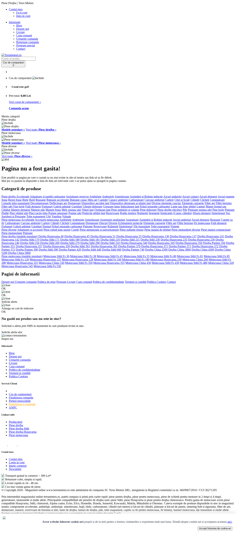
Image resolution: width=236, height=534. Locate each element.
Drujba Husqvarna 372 (205, 246)
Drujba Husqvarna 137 (183, 236)
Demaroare (74, 203)
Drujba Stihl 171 (50, 239)
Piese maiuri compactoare (216, 229)
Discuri (103, 223)
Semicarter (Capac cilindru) (176, 213)
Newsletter (15, 469)
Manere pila (38, 209)
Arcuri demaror (208, 196)
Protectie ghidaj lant (93, 213)
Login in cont (17, 462)
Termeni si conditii (135, 281)
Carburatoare (136, 199)
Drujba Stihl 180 (70, 239)
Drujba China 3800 (179, 249)
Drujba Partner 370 (129, 246)
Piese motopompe (11, 233)
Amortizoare (122, 196)
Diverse (112, 223)
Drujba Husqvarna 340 (134, 243)
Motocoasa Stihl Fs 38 (83, 256)
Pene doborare (148, 209)
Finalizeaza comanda (21, 397)
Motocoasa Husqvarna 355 (109, 262)
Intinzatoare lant (130, 206)
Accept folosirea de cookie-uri (215, 528)
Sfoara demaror (202, 213)
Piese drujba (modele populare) (19, 236)
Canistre (103, 199)
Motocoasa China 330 (51, 262)
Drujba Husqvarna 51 (103, 236)
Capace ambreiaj (118, 199)
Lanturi (201, 206)
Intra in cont (23, 16)
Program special (25, 45)
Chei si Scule (182, 199)
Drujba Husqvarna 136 (155, 236)
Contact (20, 48)
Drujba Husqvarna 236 (201, 239)
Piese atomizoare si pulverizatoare (99, 229)
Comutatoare (217, 199)
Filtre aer (210, 203)
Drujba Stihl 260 (50, 243)
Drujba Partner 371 (180, 246)
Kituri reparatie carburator (155, 206)
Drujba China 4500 (203, 249)
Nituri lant (88, 209)
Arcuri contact (190, 196)
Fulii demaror (33, 206)
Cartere (169, 199)
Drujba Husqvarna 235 (174, 239)
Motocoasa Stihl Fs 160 (107, 259)
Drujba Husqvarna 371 (154, 246)
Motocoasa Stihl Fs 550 (47, 266)
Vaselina (56, 216)
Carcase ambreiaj (154, 199)
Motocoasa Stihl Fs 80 (163, 256)
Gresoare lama (111, 206)
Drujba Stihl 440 (91, 249)
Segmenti (154, 213)
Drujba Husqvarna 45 (77, 236)
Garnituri (77, 206)
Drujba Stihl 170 (29, 239)
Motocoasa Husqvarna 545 (17, 266)
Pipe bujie (218, 209)
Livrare (20, 32)
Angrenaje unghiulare (112, 219)
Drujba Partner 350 (214, 243)
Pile (185, 209)
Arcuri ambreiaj (172, 196)
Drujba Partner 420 (70, 249)
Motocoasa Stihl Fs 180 (136, 259)
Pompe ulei (74, 213)
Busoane (41, 199)
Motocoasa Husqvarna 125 (45, 259)
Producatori (15, 421)
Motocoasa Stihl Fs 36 (56, 256)
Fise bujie (19, 206)
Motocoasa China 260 (195, 259)
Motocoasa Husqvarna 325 (22, 262)
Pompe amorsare (58, 213)
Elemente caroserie (193, 203)
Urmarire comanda (27, 38)
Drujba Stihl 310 (110, 243)
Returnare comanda (27, 42)
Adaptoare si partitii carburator (47, 196)
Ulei (48, 216)
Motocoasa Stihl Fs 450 (165, 262)
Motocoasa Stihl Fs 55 (137, 256)
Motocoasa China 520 (221, 262)
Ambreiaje (108, 196)
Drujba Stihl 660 (111, 249)
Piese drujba (8, 196)
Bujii (32, 199)
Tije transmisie (141, 226)
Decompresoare (39, 203)
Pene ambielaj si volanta (125, 209)
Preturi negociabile (20, 400)
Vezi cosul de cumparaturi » (25, 102)
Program (61, 281)
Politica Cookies (156, 281)
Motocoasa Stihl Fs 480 (193, 262)
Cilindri (194, 199)
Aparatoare (132, 219)
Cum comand (24, 35)
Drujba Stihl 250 (29, 243)
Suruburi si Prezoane (13, 216)
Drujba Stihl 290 (90, 243)
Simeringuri (218, 213)
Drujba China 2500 (156, 249)
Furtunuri (47, 206)
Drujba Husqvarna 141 (210, 236)
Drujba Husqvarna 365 (104, 246)
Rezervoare (112, 213)
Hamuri (47, 226)
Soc (228, 213)
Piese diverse (9, 229)
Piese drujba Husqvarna (23, 431)
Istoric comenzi (18, 465)
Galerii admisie (62, 206)
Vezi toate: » (41, 129)
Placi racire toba (38, 213)
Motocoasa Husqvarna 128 (77, 259)
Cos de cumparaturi (20, 394)
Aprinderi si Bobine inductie (146, 196)
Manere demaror (20, 209)
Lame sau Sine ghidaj (183, 206)
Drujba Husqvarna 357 (29, 246)
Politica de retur (46, 281)
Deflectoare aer (58, 203)
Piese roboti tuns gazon (57, 229)
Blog (19, 25)
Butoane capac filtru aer (84, 199)
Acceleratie (22, 196)
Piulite (5, 213)
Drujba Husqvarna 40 (51, 236)
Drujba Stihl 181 (90, 239)
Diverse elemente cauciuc (166, 203)
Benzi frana (15, 199)
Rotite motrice (128, 213)
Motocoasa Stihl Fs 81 (190, 256)
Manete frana (53, 209)
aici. (230, 521)
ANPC (13, 407)
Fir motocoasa (202, 223)
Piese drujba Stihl (19, 428)
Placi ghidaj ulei (19, 213)
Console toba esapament (15, 203)
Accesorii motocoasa (47, 219)
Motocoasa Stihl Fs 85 (217, 256)
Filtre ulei (7, 206)
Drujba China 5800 (19, 252)
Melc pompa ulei (71, 209)
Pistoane (230, 209)
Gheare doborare (92, 206)
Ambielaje (95, 196)
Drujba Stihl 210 (110, 239)
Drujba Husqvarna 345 (161, 243)
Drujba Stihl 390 (48, 249)
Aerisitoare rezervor (77, 196)
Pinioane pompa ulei (200, 209)
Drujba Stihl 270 (70, 243)
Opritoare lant (102, 209)
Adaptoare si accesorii (30, 229)
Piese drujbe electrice (169, 209)
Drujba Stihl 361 (80, 246)
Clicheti (204, 199)
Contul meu (15, 459)
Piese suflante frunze (132, 229)
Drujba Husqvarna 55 (129, 236)
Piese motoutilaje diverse (185, 229)
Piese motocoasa (11, 219)
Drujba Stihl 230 (150, 239)
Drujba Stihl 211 (130, 239)
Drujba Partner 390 (27, 249)
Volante (66, 216)
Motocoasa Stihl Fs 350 (79, 262)
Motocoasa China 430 (138, 262)
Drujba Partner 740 (133, 249)
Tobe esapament (35, 216)
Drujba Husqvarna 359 (56, 246)
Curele (75, 229)
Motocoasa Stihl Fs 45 (110, 256)
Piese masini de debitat (157, 229)
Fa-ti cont (21, 12)
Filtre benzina (224, 203)
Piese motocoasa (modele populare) (22, 256)
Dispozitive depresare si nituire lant (130, 203)
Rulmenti (142, 213)
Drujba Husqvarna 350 (189, 243)
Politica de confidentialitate (108, 281)
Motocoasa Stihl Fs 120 (15, 259)
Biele (25, 199)
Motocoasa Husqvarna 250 (166, 259)
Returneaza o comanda (22, 404)
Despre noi (22, 28)
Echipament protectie (130, 223)
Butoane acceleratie (57, 199)
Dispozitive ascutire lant (95, 203)
